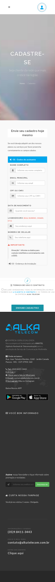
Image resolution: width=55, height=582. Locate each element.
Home (22, 83)
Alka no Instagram (26, 381)
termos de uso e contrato (28, 285)
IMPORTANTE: (17, 245)
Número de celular (19, 232)
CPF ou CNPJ (17, 191)
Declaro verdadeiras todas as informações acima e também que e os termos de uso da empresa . (28, 292)
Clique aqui (16, 553)
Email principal (19, 178)
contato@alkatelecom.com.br (27, 378)
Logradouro (26, 219)
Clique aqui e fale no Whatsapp (21, 375)
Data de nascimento (19, 205)
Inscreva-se (42, 484)
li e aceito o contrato (24, 292)
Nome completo (19, 165)
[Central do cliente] (42, 7)
